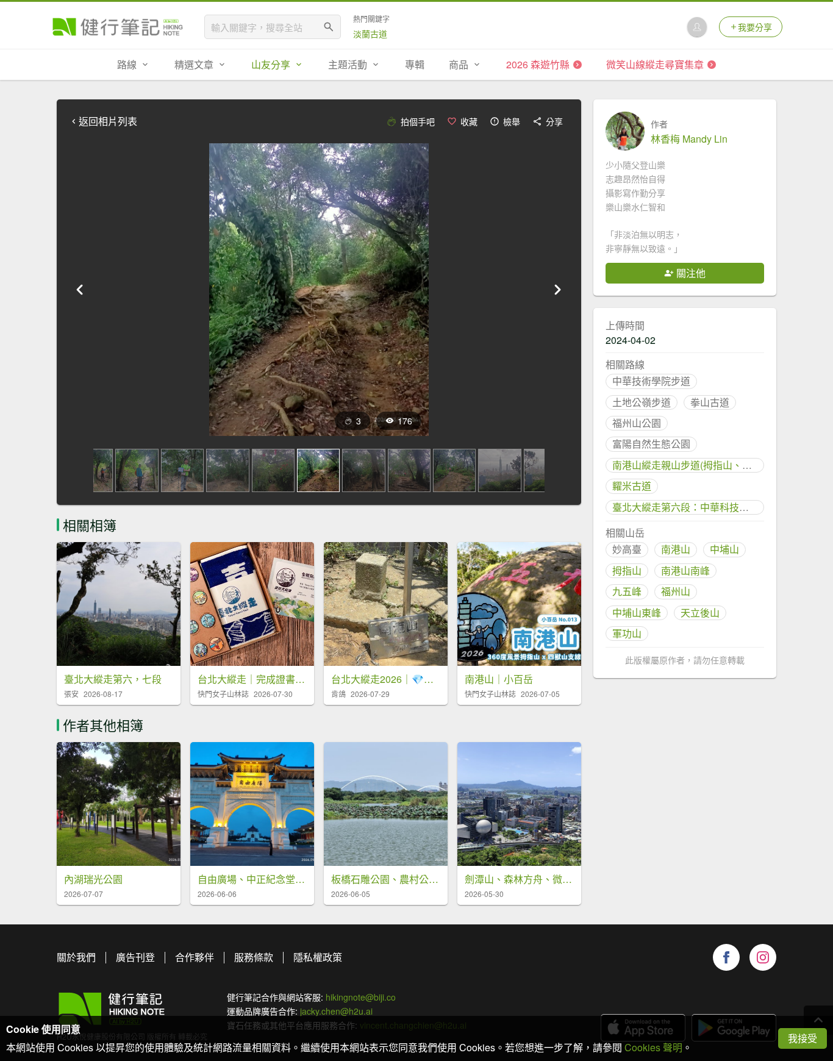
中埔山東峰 (636, 613)
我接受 (802, 1038)
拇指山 (627, 570)
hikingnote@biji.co (361, 997)
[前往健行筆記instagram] (762, 957)
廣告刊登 (135, 957)
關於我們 (76, 957)
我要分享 (755, 27)
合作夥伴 (194, 957)
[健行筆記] (118, 27)
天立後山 (700, 613)
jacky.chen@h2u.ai (336, 1011)
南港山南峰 (685, 570)
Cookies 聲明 (653, 1047)
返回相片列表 (108, 121)
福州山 (675, 591)
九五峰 (627, 591)
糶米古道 (631, 486)
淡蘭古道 (370, 33)
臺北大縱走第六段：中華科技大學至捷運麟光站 (714, 507)
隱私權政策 (317, 957)
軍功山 (627, 633)
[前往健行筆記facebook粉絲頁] (726, 957)
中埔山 (724, 549)
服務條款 (253, 957)
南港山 (675, 549)
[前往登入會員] (697, 27)
